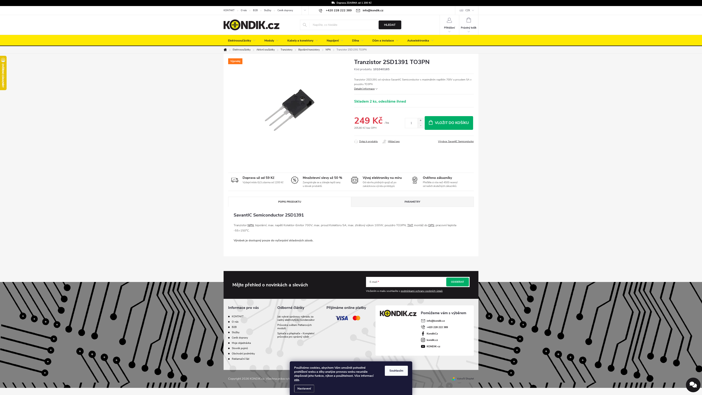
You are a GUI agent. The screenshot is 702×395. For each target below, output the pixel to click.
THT (410, 225)
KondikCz (432, 333)
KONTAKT (229, 10)
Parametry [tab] (412, 202)
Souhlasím (396, 371)
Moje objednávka (241, 343)
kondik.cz (432, 340)
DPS (431, 225)
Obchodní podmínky (243, 353)
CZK (467, 10)
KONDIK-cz (433, 346)
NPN (251, 225)
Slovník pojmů (240, 348)
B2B (255, 10)
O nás (244, 10)
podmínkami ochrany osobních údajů (422, 291)
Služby (267, 10)
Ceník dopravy (285, 10)
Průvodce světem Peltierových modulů (294, 326)
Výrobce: (456, 141)
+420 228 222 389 (437, 327)
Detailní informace (364, 89)
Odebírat (457, 282)
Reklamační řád (240, 359)
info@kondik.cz (436, 321)
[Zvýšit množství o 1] (421, 120)
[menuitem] (242, 40)
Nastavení (304, 389)
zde (296, 380)
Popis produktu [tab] (289, 202)
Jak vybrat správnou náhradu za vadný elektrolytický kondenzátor (296, 318)
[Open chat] (693, 385)
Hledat (390, 25)
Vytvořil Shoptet (465, 378)
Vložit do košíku (452, 122)
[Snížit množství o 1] (421, 125)
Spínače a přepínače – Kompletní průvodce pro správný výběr (295, 335)
